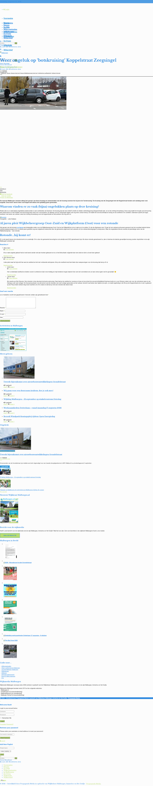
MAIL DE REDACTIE (10, 535)
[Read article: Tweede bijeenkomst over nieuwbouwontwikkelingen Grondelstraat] (78, 367)
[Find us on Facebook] (0, 5)
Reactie (3, 308)
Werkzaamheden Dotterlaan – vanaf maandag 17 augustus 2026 (33, 408)
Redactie (4, 70)
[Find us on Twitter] (2, 5)
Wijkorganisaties (10, 29)
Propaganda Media (74, 698)
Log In (3, 741)
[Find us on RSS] (5, 5)
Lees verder (5, 466)
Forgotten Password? (6, 724)
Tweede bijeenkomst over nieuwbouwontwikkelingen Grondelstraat (35, 382)
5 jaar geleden (9, 249)
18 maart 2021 (3, 72)
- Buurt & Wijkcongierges (8, 676)
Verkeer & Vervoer (56, 73)
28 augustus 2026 (5, 459)
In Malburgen (9, 31)
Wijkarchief (8, 50)
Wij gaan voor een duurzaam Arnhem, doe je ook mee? (28, 391)
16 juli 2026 (4, 491)
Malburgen (3, 73)
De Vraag (7, 41)
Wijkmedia (8, 36)
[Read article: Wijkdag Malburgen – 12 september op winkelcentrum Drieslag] (76, 471)
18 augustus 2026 (5, 479)
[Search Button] (0, 41)
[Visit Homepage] (4, 53)
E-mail (2, 314)
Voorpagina (8, 18)
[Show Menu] (0, 49)
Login (6, 9)
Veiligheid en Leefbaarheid (44, 73)
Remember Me (6, 718)
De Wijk (7, 27)
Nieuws (6, 25)
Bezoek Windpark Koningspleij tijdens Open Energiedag (29, 416)
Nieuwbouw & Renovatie (7, 451)
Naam (2, 311)
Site (1, 317)
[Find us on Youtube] (4, 5)
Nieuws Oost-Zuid (15, 73)
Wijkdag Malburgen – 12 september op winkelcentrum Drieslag (32, 399)
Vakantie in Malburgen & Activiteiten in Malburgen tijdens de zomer (22, 490)
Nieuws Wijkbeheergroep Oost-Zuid (28, 73)
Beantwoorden (8, 256)
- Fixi (2, 678)
